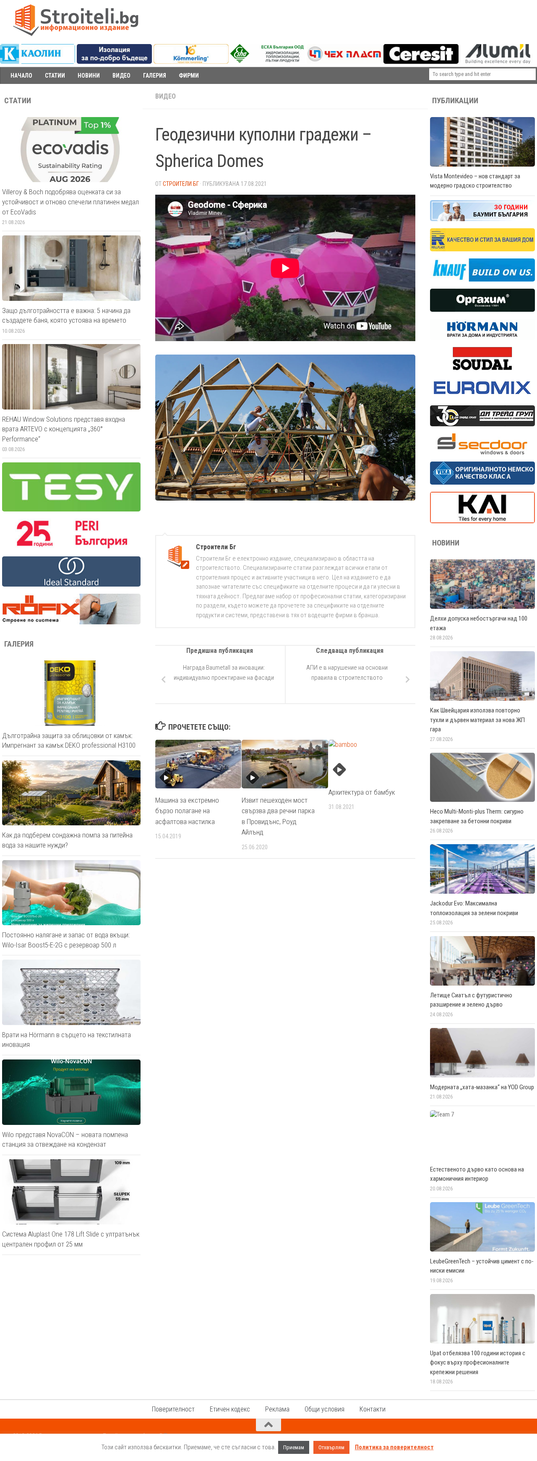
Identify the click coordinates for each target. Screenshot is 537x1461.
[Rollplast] (482, 249)
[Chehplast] (344, 61)
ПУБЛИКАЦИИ (455, 100)
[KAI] (482, 521)
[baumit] (482, 219)
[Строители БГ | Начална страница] (75, 20)
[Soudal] (482, 368)
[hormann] (482, 338)
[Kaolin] (37, 61)
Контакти (373, 1409)
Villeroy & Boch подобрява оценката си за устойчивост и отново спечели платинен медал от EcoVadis (70, 202)
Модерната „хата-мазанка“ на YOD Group (482, 1087)
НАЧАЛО (21, 75)
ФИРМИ (189, 75)
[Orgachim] (482, 309)
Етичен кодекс (230, 1409)
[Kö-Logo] (191, 61)
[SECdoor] (482, 452)
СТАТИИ (55, 75)
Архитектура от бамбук (361, 792)
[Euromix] (482, 396)
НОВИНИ (89, 75)
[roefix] (71, 622)
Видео (165, 96)
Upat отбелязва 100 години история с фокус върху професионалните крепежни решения (477, 1362)
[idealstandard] (71, 584)
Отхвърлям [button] (331, 1447)
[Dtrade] (482, 424)
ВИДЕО (121, 75)
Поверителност (173, 1409)
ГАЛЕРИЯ (154, 75)
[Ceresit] (421, 61)
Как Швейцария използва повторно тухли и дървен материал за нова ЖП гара (477, 720)
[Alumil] (497, 61)
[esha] (267, 61)
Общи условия (324, 1409)
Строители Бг (181, 183)
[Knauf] (482, 279)
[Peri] (71, 547)
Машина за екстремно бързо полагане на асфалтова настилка (187, 811)
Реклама (277, 1409)
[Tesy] (71, 509)
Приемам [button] (293, 1447)
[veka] (482, 482)
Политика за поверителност (394, 1447)
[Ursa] (114, 61)
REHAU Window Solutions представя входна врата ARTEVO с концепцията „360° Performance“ (63, 429)
